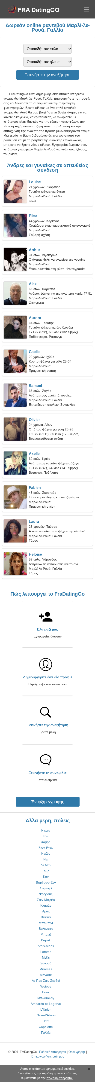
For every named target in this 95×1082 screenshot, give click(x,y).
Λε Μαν (46, 865)
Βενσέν (46, 917)
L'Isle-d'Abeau (46, 1015)
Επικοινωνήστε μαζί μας (47, 1056)
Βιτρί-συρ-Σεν (46, 882)
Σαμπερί (46, 888)
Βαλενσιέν (46, 928)
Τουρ (45, 871)
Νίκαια (45, 830)
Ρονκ (45, 992)
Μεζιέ (46, 957)
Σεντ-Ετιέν (46, 848)
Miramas (45, 969)
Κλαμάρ (45, 905)
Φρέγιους (46, 894)
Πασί (45, 1021)
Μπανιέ (46, 934)
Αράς (46, 911)
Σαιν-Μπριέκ (46, 900)
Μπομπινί (46, 923)
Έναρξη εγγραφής (47, 801)
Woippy (45, 986)
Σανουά (45, 963)
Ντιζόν (45, 853)
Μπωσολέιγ (45, 998)
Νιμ (45, 859)
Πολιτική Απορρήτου (52, 1052)
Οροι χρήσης (76, 1052)
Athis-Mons (46, 946)
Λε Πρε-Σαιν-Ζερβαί (46, 980)
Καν (46, 876)
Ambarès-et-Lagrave (46, 1004)
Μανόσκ (46, 975)
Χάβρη (45, 842)
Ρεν (45, 836)
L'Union (45, 1009)
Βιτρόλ (45, 940)
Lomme (45, 952)
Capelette (46, 1027)
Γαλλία (45, 1032)
